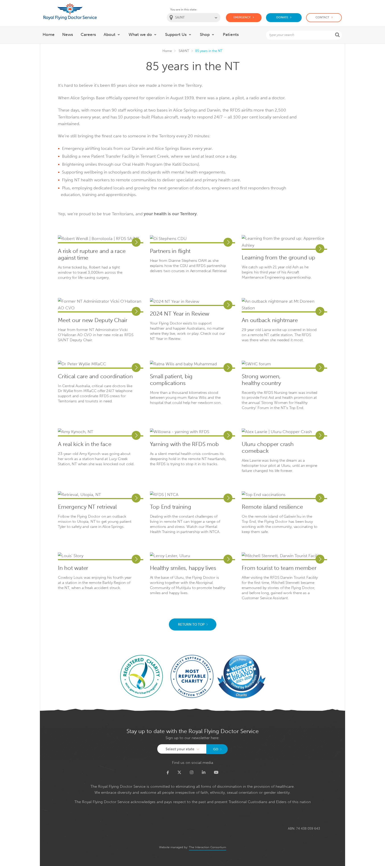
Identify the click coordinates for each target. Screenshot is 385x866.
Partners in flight (170, 251)
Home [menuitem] (49, 34)
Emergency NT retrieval (87, 507)
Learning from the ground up (278, 257)
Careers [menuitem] (88, 34)
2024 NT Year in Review (179, 313)
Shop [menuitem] (205, 34)
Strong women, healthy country (261, 379)
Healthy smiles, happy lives (183, 568)
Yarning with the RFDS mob (184, 444)
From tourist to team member (279, 568)
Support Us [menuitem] (176, 34)
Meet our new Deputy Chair (92, 320)
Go (215, 749)
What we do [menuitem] (140, 34)
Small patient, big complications (171, 379)
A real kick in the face (84, 444)
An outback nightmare (270, 320)
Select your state (180, 749)
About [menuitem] (109, 34)
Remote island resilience (272, 507)
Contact (322, 17)
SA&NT (184, 51)
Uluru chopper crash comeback (267, 447)
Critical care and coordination (95, 376)
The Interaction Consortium (207, 847)
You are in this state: (183, 9)
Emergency (242, 17)
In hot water (73, 568)
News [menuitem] (67, 34)
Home (167, 51)
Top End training (170, 507)
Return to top (191, 624)
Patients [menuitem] (231, 34)
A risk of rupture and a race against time (92, 254)
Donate (282, 17)
